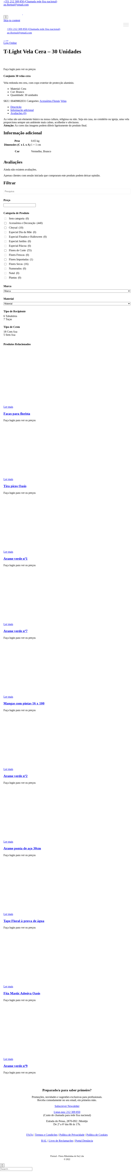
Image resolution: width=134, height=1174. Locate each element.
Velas (63, 100)
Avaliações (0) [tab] (18, 113)
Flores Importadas (21, 259)
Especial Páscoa (20, 245)
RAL (44, 1140)
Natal (14, 273)
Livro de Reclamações (61, 1140)
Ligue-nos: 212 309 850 (67, 1112)
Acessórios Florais (50, 100)
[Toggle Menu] (126, 24)
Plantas (15, 277)
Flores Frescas (19, 254)
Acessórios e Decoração (26, 223)
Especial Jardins (20, 241)
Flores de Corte (20, 250)
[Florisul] (22, 13)
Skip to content (11, 20)
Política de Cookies (97, 1134)
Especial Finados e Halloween (28, 236)
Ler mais (8, 406)
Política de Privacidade (71, 1134)
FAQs (29, 1134)
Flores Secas (18, 263)
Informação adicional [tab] (22, 110)
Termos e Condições (46, 1134)
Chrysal (16, 227)
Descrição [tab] (15, 106)
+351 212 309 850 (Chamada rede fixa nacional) (30, 1)
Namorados (17, 268)
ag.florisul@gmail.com (16, 4)
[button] (10, 42)
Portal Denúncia (84, 1140)
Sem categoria (19, 218)
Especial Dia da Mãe (22, 232)
